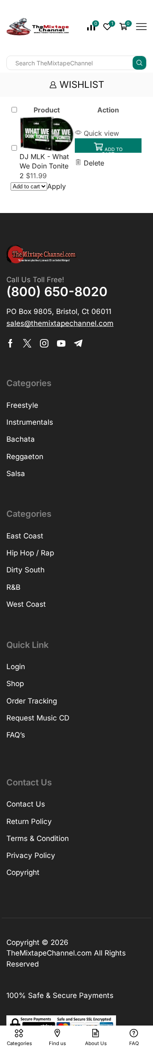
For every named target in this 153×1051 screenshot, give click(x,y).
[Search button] (139, 63)
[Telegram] (78, 343)
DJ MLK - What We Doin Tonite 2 (44, 166)
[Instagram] (44, 343)
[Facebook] (10, 343)
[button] (108, 145)
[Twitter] (27, 343)
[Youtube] (61, 343)
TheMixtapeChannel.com (49, 953)
